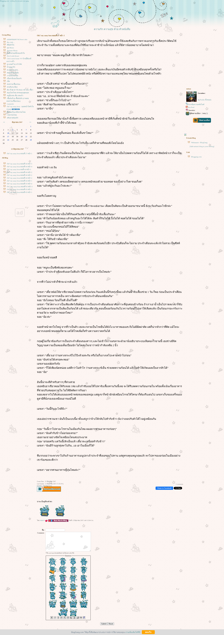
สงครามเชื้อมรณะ (13, 84)
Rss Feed (191, 107)
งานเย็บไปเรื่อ (12, 76)
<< (4, 122)
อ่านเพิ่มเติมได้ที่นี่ (132, 632)
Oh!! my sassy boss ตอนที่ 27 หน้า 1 (19, 154)
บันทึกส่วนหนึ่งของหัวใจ (16, 53)
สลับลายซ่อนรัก (12, 118)
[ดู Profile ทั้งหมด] (204, 100)
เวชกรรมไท (12, 115)
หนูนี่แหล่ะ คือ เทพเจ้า (15, 95)
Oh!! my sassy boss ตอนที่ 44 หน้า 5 (19, 164)
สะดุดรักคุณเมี (13, 73)
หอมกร (42, 520)
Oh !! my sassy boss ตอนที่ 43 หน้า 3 (20, 187)
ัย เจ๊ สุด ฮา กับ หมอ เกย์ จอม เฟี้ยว (20, 90)
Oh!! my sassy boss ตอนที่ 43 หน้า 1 (19, 192)
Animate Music (12, 51)
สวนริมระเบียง (12, 87)
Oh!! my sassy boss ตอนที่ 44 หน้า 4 (19, 167)
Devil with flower (13, 56)
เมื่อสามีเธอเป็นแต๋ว (14, 78)
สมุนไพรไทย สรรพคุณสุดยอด (18, 93)
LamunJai (10, 104)
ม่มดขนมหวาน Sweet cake (17, 39)
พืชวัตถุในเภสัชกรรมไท (16, 112)
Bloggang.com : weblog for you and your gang (14, 1)
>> (30, 122)
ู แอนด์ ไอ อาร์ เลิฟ (14, 64)
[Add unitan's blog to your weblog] (202, 146)
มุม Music (10, 48)
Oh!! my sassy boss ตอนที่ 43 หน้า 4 (19, 184)
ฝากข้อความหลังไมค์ (196, 104)
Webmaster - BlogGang (199, 142)
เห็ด (8, 81)
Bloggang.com (196, 157)
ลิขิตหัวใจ (10, 45)
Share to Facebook (164, 488)
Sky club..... (11, 42)
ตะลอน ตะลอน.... (13, 70)
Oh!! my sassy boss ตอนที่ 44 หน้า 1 (19, 181)
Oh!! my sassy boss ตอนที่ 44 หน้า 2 (19, 172)
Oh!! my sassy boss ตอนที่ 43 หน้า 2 (19, 189)
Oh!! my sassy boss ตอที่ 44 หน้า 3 (19, 169)
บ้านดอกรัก (11, 67)
